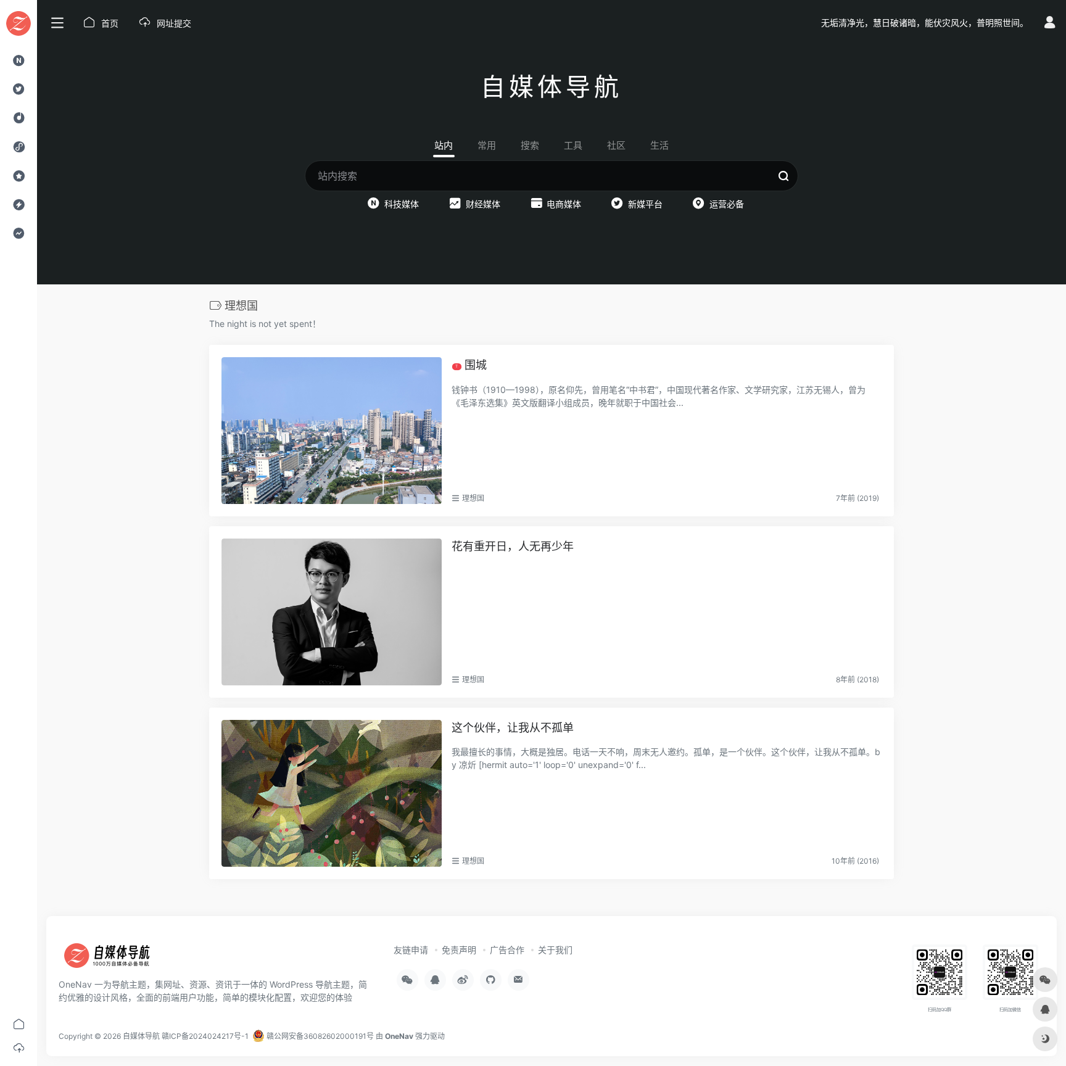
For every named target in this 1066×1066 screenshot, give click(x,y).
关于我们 (555, 949)
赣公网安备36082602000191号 (319, 1036)
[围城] (331, 430)
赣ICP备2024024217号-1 (205, 1036)
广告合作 (507, 949)
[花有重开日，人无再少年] (331, 612)
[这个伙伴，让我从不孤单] (331, 793)
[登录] (1049, 23)
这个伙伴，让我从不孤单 (513, 727)
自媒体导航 (141, 1036)
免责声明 (459, 949)
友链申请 (411, 949)
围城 (471, 364)
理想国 (473, 498)
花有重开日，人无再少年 (513, 546)
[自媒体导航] (114, 959)
